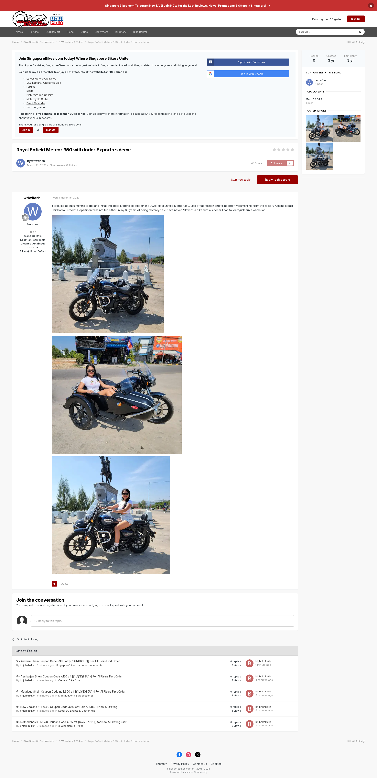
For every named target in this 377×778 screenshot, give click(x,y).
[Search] (360, 32)
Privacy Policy (180, 763)
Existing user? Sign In (327, 19)
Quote (64, 583)
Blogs (70, 31)
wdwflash (38, 161)
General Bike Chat (69, 680)
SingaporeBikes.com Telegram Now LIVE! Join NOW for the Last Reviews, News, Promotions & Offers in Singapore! (185, 5)
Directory (120, 31)
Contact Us (200, 763)
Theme (161, 763)
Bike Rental (140, 31)
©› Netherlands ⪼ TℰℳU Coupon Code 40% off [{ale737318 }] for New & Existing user (71, 722)
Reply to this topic (277, 179)
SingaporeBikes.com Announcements (79, 665)
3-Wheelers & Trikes (63, 165)
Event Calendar (36, 103)
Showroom (101, 31)
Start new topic (241, 179)
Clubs (84, 31)
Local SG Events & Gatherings (76, 710)
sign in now (102, 605)
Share (257, 163)
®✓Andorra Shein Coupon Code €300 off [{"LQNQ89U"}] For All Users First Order (68, 661)
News (19, 31)
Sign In (26, 129)
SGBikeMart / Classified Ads (44, 82)
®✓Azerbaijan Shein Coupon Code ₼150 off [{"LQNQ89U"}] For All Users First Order (69, 676)
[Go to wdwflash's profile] (20, 163)
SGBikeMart (53, 31)
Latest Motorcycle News (41, 78)
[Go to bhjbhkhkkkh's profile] (249, 663)
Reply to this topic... (50, 620)
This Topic (344, 31)
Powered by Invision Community (188, 772)
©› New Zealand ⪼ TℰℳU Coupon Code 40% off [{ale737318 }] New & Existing (66, 706)
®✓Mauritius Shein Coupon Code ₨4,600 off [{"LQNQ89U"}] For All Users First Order (70, 691)
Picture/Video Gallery (40, 94)
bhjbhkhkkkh (28, 665)
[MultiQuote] (54, 584)
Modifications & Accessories (75, 695)
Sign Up (356, 18)
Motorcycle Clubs (37, 99)
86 (34, 232)
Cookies (216, 763)
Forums (34, 31)
